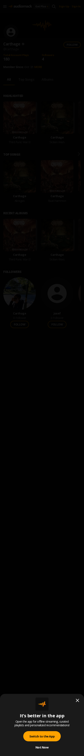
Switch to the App (42, 736)
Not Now (42, 747)
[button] (42, 378)
